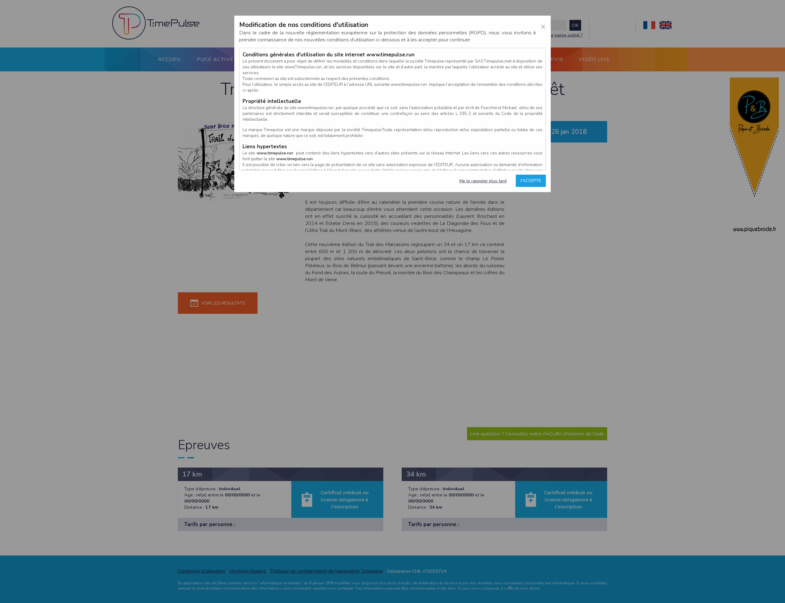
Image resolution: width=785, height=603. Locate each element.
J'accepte (530, 181)
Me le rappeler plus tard (483, 181)
